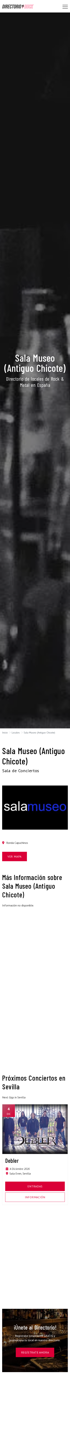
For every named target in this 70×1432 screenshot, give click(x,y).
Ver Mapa (15, 856)
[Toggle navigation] (65, 7)
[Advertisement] (35, 946)
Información (35, 1197)
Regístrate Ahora (35, 1352)
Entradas (34, 1186)
